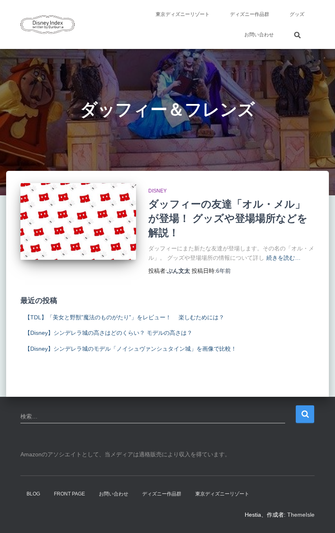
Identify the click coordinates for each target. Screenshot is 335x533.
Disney (157, 191)
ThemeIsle (301, 514)
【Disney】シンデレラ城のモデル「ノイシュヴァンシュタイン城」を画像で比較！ (131, 348)
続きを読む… (283, 257)
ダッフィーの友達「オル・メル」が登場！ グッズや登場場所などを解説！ (228, 218)
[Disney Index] (47, 24)
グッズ (297, 14)
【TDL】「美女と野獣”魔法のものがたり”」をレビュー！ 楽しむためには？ (124, 317)
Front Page (69, 494)
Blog (33, 494)
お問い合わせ (259, 35)
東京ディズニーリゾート (183, 14)
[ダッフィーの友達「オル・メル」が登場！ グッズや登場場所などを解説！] (78, 221)
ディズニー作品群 (249, 14)
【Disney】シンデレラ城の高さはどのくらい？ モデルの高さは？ (108, 333)
